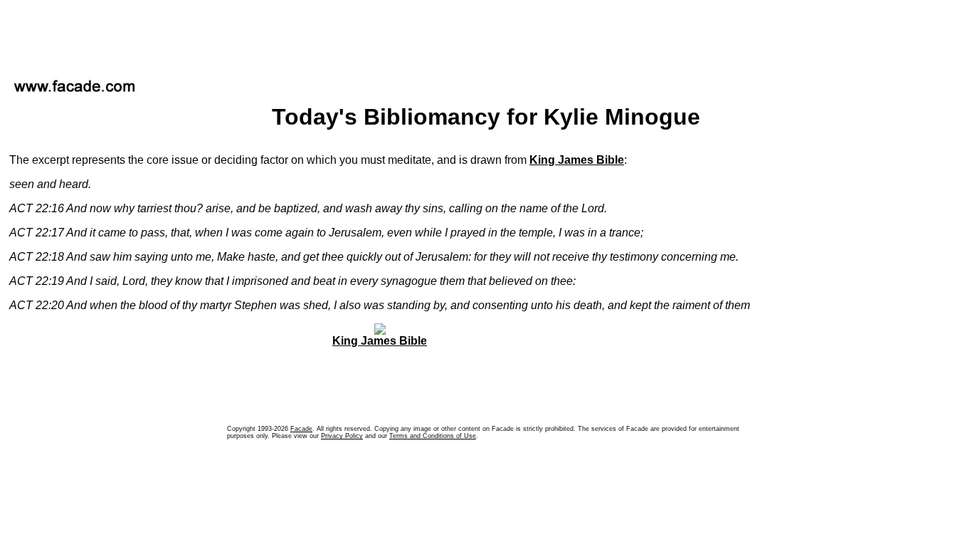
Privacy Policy (342, 435)
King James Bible (576, 160)
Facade (301, 428)
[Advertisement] (486, 35)
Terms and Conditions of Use (432, 435)
